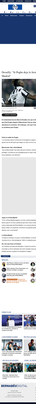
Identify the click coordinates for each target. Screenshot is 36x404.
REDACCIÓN (11, 1)
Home (4, 1)
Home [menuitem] (6, 15)
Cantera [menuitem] (21, 15)
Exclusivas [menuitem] (29, 15)
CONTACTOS (28, 1)
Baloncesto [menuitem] (13, 15)
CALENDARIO (19, 1)
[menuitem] (2, 15)
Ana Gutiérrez (7, 111)
